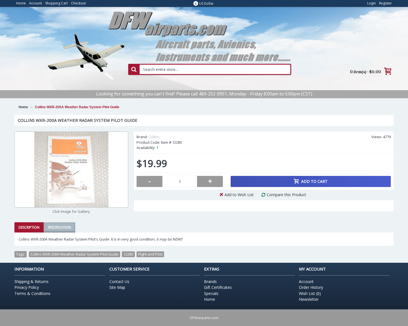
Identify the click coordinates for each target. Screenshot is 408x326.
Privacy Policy (26, 287)
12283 (128, 254)
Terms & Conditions (32, 293)
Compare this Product (286, 194)
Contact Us (119, 281)
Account (306, 281)
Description (29, 227)
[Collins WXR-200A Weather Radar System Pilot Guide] (71, 170)
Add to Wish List (239, 194)
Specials (211, 293)
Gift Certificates (218, 287)
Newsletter (309, 299)
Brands (210, 281)
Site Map (117, 287)
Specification (59, 227)
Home (209, 299)
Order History (311, 287)
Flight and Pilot (150, 254)
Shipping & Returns (31, 281)
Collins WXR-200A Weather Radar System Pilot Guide (75, 254)
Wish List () (310, 293)
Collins (154, 136)
